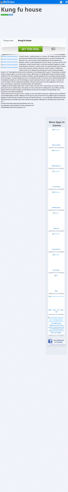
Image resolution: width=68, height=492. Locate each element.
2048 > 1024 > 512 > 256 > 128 (56, 311)
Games (10, 14)
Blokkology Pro (56, 166)
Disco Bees (56, 270)
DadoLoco (56, 228)
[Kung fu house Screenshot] (9, 56)
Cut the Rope (56, 187)
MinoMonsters (56, 207)
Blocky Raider (56, 145)
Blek (56, 291)
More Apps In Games (57, 123)
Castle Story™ (56, 249)
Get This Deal (30, 49)
